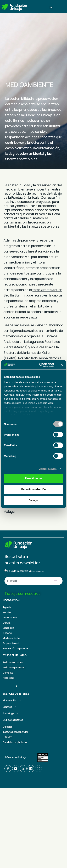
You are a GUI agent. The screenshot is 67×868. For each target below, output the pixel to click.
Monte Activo (10, 700)
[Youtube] (15, 768)
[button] (51, 7)
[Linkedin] (30, 768)
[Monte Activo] (20, 700)
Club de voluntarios (13, 719)
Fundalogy (8, 713)
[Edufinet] (14, 707)
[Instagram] (38, 768)
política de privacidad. (36, 571)
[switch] (58, 434)
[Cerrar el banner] (62, 364)
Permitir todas (33, 478)
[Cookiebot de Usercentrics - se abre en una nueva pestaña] (40, 365)
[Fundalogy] (17, 713)
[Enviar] (55, 581)
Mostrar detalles (47, 469)
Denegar (34, 500)
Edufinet (7, 706)
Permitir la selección (33, 489)
